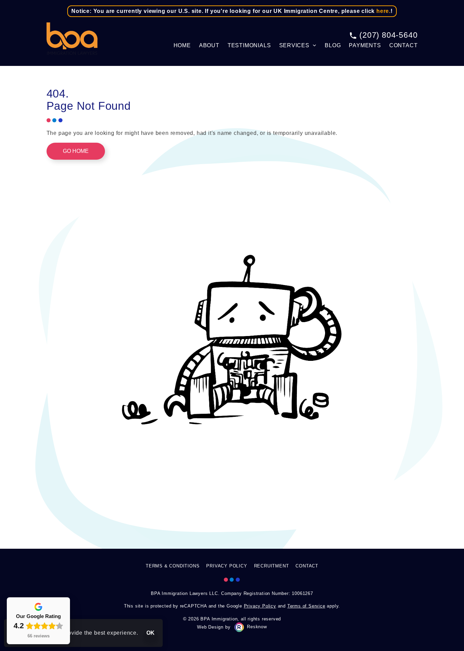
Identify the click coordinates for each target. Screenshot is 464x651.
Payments (365, 45)
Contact (403, 45)
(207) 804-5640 (388, 35)
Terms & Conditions (172, 565)
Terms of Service (306, 606)
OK (150, 633)
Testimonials (249, 45)
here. (383, 11)
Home (182, 45)
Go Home (76, 151)
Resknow (257, 626)
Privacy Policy (226, 565)
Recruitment (271, 565)
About (209, 45)
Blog (333, 45)
